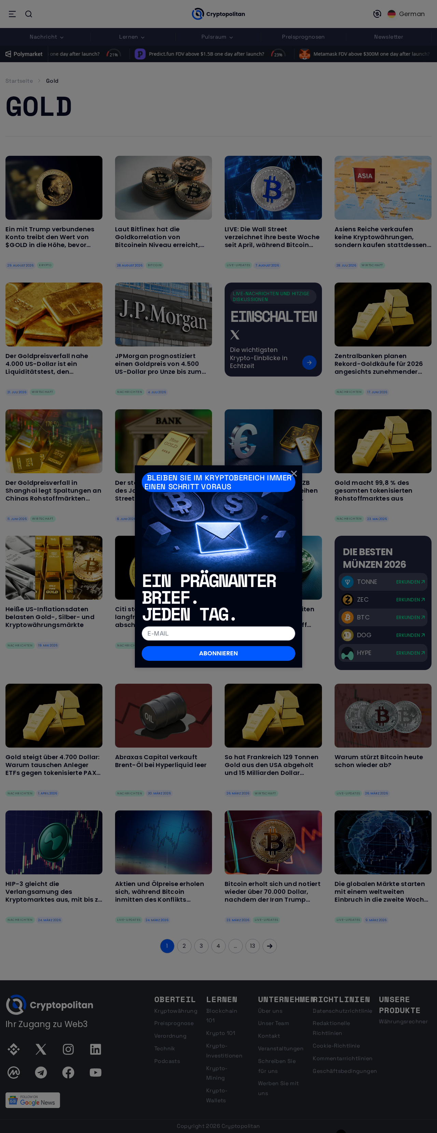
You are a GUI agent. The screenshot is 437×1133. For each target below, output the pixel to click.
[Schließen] (293, 473)
